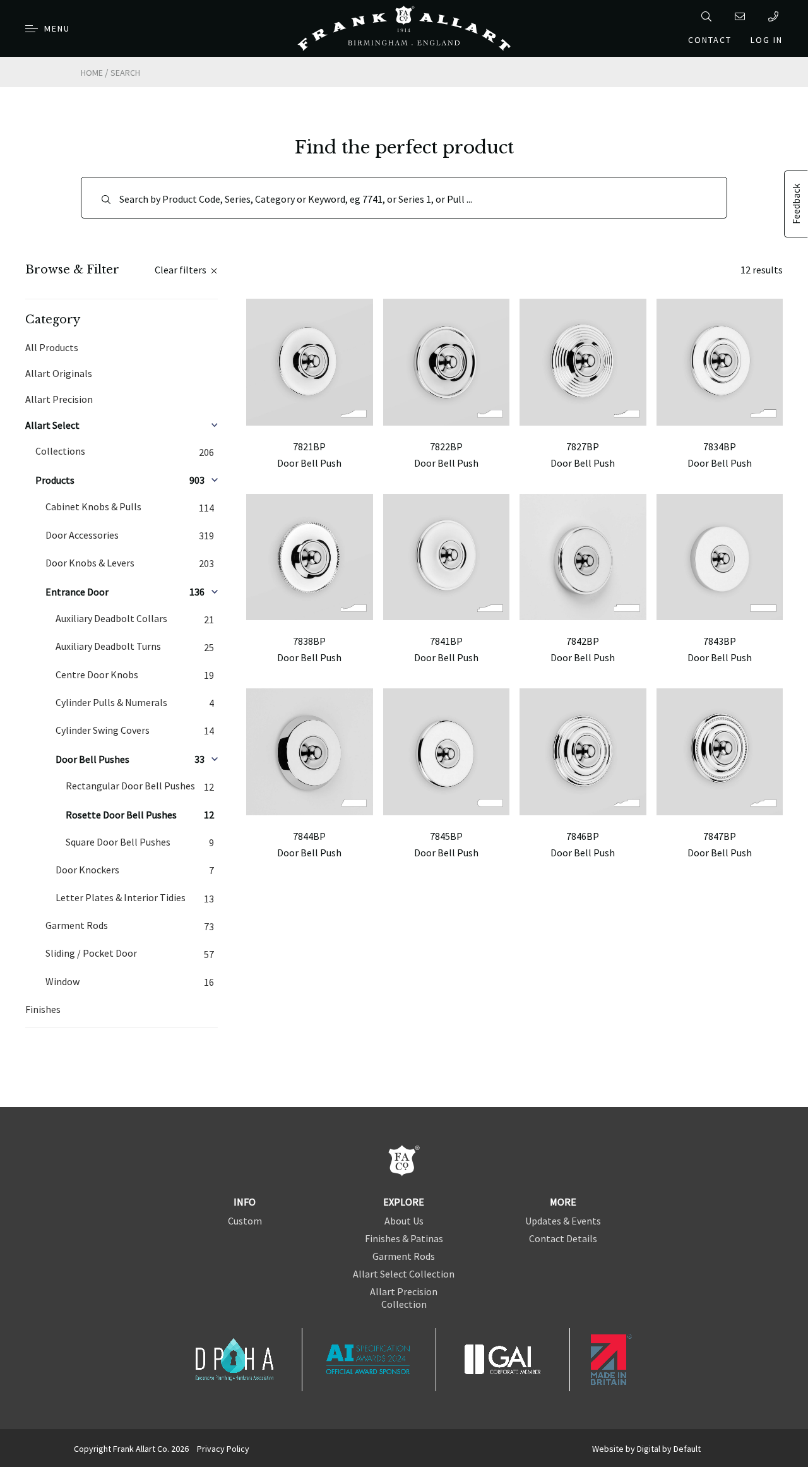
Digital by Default (669, 1448)
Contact (710, 39)
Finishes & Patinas (404, 1238)
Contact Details (563, 1238)
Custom (245, 1220)
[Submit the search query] (106, 199)
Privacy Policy (223, 1448)
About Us (404, 1220)
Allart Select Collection (403, 1273)
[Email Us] (742, 16)
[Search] (708, 16)
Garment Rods (403, 1256)
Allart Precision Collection (403, 1297)
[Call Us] (775, 16)
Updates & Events (563, 1220)
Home (92, 72)
